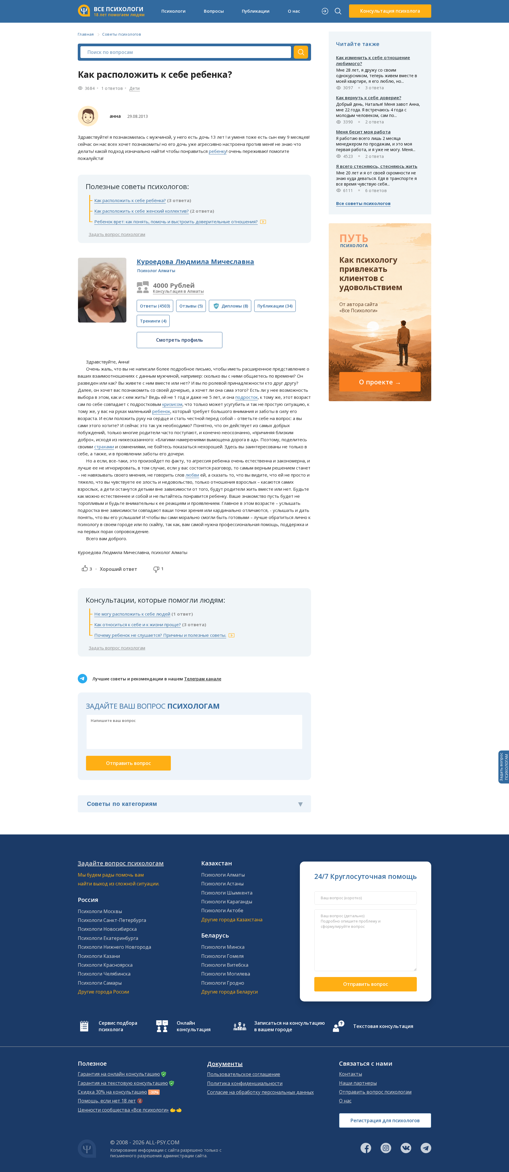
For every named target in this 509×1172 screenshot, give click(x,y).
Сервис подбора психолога (118, 1026)
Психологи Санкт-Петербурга (112, 920)
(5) (191, 306)
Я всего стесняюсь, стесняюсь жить (376, 166)
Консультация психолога (390, 11)
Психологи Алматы (223, 875)
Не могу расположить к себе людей (132, 614)
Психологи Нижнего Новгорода (114, 947)
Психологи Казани (99, 956)
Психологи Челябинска (104, 974)
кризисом (172, 404)
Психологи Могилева (225, 974)
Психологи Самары (100, 983)
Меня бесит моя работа (363, 132)
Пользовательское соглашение (243, 1074)
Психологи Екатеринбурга (108, 938)
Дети (134, 88)
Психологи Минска (222, 947)
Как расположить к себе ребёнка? (130, 200)
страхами (104, 446)
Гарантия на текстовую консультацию (123, 1083)
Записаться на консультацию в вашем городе (289, 1026)
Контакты (350, 1074)
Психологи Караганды (226, 901)
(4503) (155, 306)
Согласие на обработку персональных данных (260, 1092)
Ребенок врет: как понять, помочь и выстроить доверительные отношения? (176, 221)
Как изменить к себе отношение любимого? (373, 60)
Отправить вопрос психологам (375, 1092)
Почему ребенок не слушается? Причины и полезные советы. (160, 635)
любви (192, 475)
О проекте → (380, 381)
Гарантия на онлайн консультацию (119, 1074)
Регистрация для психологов (385, 1120)
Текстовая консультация (383, 1026)
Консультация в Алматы (178, 291)
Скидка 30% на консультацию (112, 1092)
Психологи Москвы (100, 911)
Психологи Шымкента (226, 893)
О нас (345, 1100)
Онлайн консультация (194, 1026)
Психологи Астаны (222, 883)
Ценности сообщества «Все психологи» (123, 1110)
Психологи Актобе (222, 910)
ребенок (161, 411)
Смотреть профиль (179, 340)
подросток (246, 397)
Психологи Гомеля (222, 956)
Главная (86, 34)
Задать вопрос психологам (117, 234)
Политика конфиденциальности (244, 1083)
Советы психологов (121, 34)
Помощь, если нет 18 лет (107, 1100)
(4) (153, 321)
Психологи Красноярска (105, 965)
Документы (225, 1064)
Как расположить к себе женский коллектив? (141, 211)
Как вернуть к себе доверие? (368, 97)
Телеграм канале (202, 679)
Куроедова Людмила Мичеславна (195, 261)
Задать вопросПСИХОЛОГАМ (503, 767)
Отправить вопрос (365, 984)
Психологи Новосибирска (107, 929)
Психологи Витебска (224, 965)
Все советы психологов (363, 203)
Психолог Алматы (156, 270)
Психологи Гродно (222, 983)
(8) (235, 306)
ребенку (218, 151)
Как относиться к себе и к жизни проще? (137, 624)
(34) (274, 306)
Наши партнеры (358, 1083)
